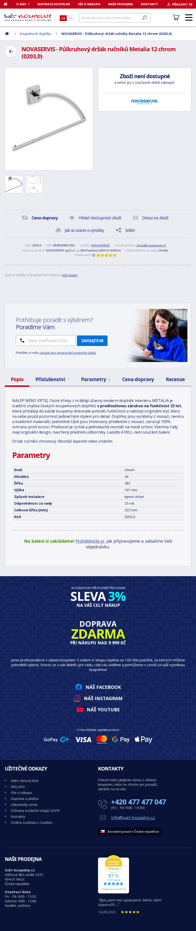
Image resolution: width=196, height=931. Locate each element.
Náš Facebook (103, 687)
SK (71, 18)
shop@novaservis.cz (151, 245)
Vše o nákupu (89, 4)
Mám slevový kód (24, 780)
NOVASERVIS (101, 245)
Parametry (95, 379)
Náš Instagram (103, 698)
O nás (21, 4)
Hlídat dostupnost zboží (100, 218)
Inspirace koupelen (53, 4)
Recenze (175, 379)
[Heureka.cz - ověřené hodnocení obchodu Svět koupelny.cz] (113, 892)
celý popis (69, 275)
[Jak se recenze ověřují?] (94, 255)
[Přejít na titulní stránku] (27, 17)
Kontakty (149, 4)
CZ (63, 18)
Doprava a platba (24, 798)
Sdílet (130, 230)
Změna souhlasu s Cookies (32, 822)
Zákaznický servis (24, 804)
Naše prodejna (120, 4)
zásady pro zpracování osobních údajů (67, 353)
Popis (17, 379)
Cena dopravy (138, 379)
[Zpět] (11, 51)
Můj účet (18, 786)
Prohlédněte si (90, 541)
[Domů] (8, 4)
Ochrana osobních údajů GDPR (35, 810)
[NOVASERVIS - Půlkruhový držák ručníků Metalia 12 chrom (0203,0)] (49, 119)
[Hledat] (144, 17)
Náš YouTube (103, 709)
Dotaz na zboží (155, 218)
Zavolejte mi (92, 340)
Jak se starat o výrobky (84, 230)
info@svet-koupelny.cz (133, 817)
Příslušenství (52, 379)
